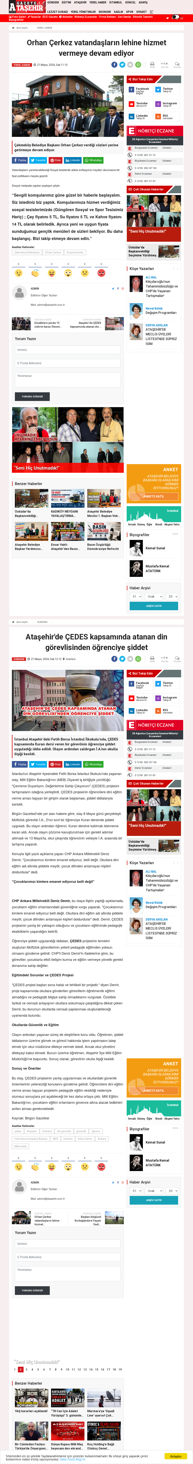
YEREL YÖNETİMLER (83, 11)
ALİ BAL (151, 277)
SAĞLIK (118, 11)
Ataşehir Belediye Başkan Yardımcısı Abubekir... (28, 549)
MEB (55, 1138)
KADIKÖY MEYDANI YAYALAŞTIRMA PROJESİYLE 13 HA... (65, 516)
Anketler (67, 16)
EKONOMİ (105, 11)
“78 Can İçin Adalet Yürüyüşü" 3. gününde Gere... (66, 1415)
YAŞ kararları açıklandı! (31, 1411)
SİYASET (141, 11)
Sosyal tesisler (75, 252)
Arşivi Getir (154, 606)
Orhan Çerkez (53, 252)
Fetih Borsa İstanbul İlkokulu (30, 1138)
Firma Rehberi (107, 16)
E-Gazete (52, 16)
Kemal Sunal (155, 548)
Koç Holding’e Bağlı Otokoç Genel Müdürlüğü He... (100, 1449)
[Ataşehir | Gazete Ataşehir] (27, 6)
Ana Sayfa (22, 27)
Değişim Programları (161, 313)
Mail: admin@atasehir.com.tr (48, 305)
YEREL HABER (44, 27)
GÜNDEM (42, 622)
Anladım (176, 1456)
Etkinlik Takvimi (143, 16)
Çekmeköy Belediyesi (27, 252)
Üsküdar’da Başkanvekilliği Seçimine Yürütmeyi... (30, 516)
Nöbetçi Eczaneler (85, 16)
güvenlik (81, 1131)
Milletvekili (20, 1146)
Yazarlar (35, 16)
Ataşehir (32, 1131)
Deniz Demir (85, 1138)
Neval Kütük (154, 308)
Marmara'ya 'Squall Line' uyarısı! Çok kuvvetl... (100, 1415)
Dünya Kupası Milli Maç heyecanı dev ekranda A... (67, 1449)
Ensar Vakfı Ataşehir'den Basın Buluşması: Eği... (64, 549)
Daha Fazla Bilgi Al (72, 1459)
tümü (175, 534)
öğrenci (95, 1131)
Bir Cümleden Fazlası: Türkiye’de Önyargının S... (30, 1449)
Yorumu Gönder (32, 396)
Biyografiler (16, 19)
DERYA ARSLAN (157, 325)
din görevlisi (64, 1131)
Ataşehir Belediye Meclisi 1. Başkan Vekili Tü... (103, 516)
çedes (17, 1131)
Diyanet (68, 1138)
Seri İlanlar (124, 16)
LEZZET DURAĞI (57, 11)
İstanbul (70, 659)
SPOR (129, 11)
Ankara (102, 1138)
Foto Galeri (19, 16)
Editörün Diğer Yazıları (44, 295)
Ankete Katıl (154, 496)
